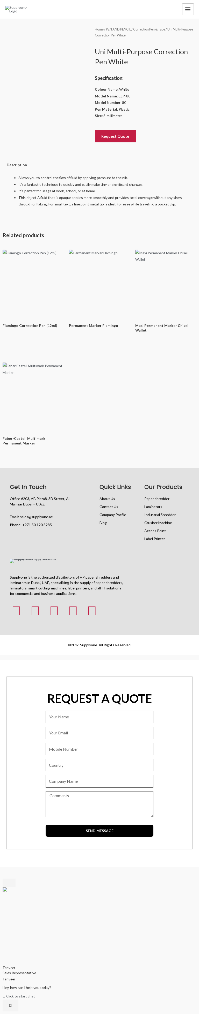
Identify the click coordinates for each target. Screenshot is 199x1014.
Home (99, 29)
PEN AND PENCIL (118, 29)
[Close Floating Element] (9, 883)
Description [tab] (17, 165)
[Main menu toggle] (188, 9)
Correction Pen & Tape (149, 29)
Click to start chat (20, 996)
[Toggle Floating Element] (10, 1005)
